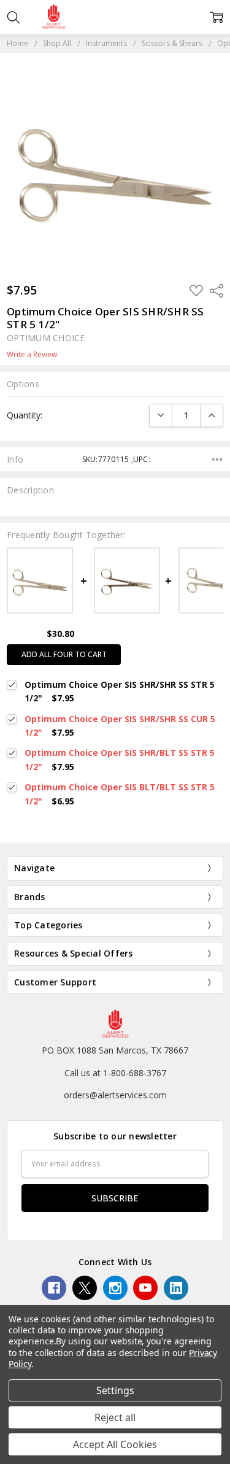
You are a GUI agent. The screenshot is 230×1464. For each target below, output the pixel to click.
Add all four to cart (64, 654)
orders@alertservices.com (115, 1095)
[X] (84, 1288)
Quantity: (24, 415)
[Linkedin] (176, 1288)
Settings (115, 1390)
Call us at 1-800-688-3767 (115, 1073)
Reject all (115, 1417)
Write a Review (32, 354)
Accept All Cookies (115, 1444)
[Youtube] (145, 1288)
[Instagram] (115, 1288)
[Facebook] (54, 1288)
